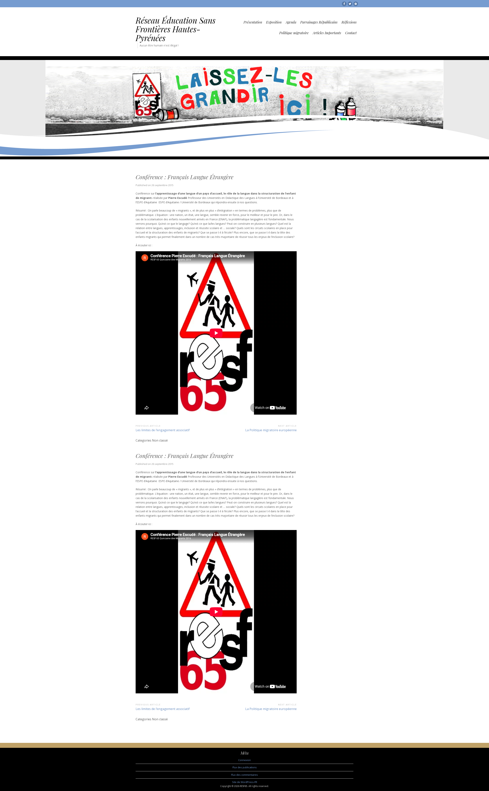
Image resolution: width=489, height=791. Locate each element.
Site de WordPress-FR (244, 782)
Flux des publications (244, 767)
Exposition (274, 22)
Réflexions (349, 22)
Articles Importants (327, 33)
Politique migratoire (294, 33)
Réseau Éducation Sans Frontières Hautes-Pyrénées (175, 29)
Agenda (291, 22)
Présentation (253, 22)
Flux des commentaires (244, 774)
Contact (351, 33)
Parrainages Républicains (319, 22)
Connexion (244, 760)
